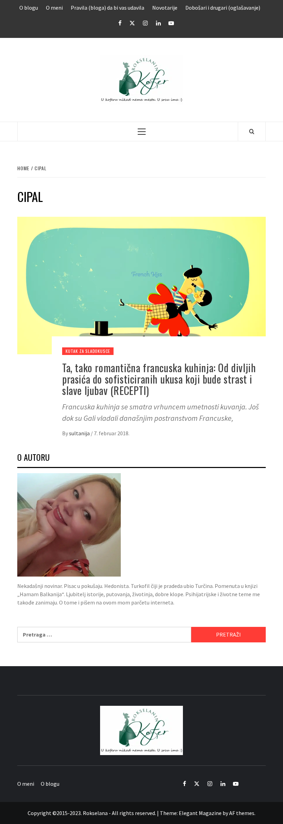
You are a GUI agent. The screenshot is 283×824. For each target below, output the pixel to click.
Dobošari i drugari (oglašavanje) (222, 7)
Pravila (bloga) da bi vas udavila (107, 7)
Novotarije (164, 7)
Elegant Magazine (200, 813)
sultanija (80, 433)
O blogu (28, 7)
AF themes (241, 813)
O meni (54, 7)
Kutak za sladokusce (88, 351)
